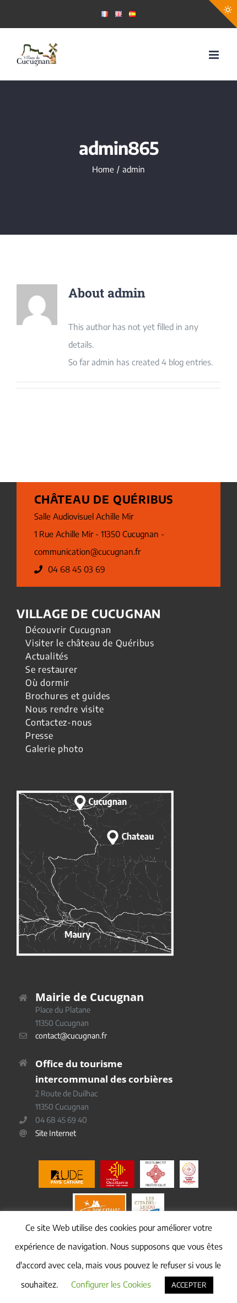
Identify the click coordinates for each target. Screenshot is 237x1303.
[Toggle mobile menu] (214, 55)
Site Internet (55, 1133)
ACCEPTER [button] (189, 1284)
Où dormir (47, 682)
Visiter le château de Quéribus (89, 642)
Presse (39, 735)
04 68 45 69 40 (61, 1119)
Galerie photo (54, 748)
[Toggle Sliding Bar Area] (223, 14)
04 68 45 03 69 (76, 569)
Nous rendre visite (64, 709)
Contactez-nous (58, 722)
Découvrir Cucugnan (68, 629)
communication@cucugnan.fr (87, 551)
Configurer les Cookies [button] (111, 1284)
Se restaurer (51, 669)
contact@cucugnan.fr (71, 1035)
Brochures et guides (67, 695)
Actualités (46, 656)
